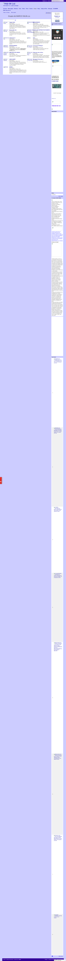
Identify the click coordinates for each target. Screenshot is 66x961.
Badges (46, 959)
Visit (54, 98)
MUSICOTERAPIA (36, 22)
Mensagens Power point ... (38, 59)
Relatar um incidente (52, 959)
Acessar (49, 0)
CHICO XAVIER (12, 59)
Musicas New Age (12, 30)
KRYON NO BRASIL (13, 45)
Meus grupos (13, 12)
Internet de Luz (12, 37)
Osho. (34, 37)
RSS (52, 956)
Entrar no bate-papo (57, 960)
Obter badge (60, 196)
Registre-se (45, 0)
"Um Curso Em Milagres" (38, 45)
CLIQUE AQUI (55, 81)
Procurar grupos (15, 20)
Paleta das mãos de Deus (38, 52)
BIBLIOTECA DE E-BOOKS (14, 52)
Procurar (64, 0)
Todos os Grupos (6, 12)
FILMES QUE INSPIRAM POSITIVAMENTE (41, 30)
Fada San (11, 959)
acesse (57, 17)
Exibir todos (61, 956)
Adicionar (49, 12)
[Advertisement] (55, 132)
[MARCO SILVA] (5, 18)
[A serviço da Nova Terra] (57, 70)
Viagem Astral (12, 22)
